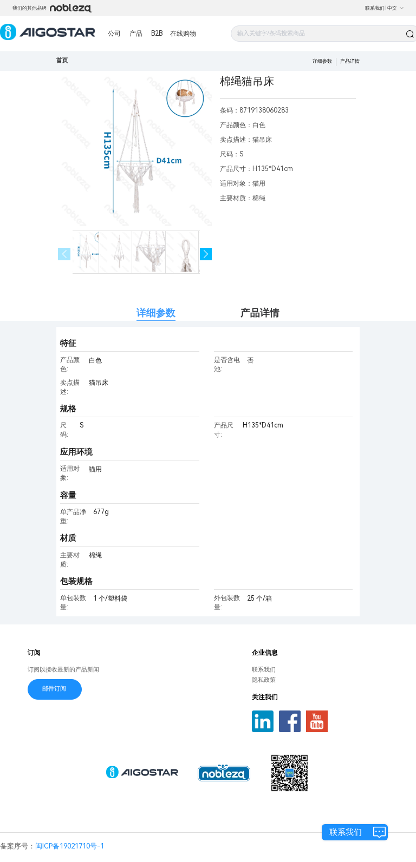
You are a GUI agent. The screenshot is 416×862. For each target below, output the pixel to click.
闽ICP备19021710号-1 (69, 846)
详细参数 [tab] (156, 312)
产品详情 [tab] (260, 312)
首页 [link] (62, 60)
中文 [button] (392, 8)
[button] (206, 254)
